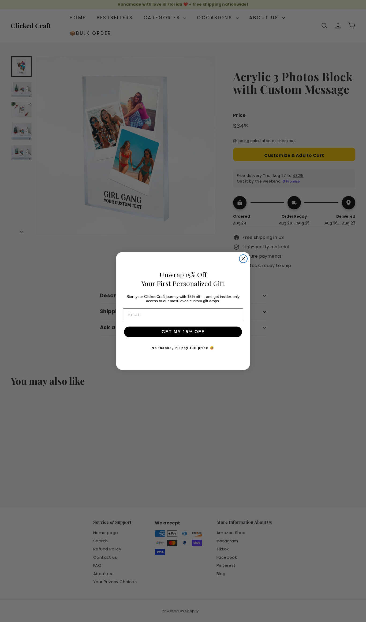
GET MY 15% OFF (183, 331)
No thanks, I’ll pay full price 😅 (183, 348)
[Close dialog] (243, 259)
